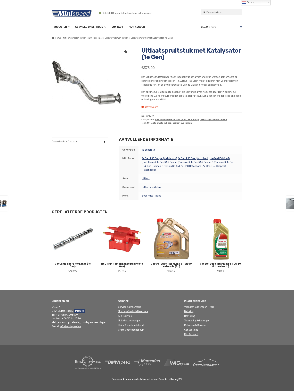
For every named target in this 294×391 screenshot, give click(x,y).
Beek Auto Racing (151, 195)
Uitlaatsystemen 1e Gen (116, 38)
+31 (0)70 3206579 (67, 314)
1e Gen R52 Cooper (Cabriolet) (173, 162)
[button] (125, 51)
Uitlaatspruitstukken (159, 123)
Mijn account (137, 27)
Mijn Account (191, 334)
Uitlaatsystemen (182, 123)
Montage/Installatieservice (133, 311)
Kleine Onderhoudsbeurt (131, 325)
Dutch (250, 2)
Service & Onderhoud (129, 307)
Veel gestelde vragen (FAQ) (199, 307)
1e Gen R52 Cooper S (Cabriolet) (208, 162)
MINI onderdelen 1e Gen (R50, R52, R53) (83, 38)
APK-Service (125, 316)
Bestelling (189, 316)
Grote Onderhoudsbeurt (131, 329)
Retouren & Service (195, 325)
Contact (117, 27)
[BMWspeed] (117, 362)
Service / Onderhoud (89, 27)
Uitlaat (146, 178)
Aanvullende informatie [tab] (65, 141)
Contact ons (191, 329)
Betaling (188, 311)
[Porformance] (205, 362)
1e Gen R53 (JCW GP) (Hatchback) (183, 166)
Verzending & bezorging (197, 320)
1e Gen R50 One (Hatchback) (193, 158)
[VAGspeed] (176, 362)
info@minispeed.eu (70, 326)
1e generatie (149, 149)
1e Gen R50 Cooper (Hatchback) (159, 158)
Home (58, 38)
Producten (59, 27)
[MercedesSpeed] (147, 362)
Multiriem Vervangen (129, 320)
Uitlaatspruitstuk (151, 187)
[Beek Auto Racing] (88, 362)
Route (80, 310)
